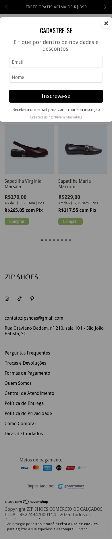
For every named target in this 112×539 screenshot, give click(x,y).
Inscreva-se (56, 96)
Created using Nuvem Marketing (56, 117)
